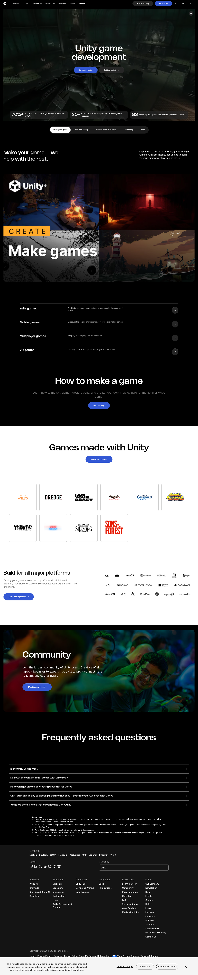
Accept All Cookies (167, 966)
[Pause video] (191, 13)
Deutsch (43, 855)
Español (93, 855)
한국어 (113, 855)
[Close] (186, 967)
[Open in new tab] (48, 892)
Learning (62, 3)
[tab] (60, 130)
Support (72, 3)
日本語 (53, 855)
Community (50, 3)
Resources (37, 3)
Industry (26, 3)
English (33, 855)
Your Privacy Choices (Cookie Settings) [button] (137, 956)
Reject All (145, 966)
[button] (142, 3)
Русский (103, 855)
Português (75, 855)
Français (62, 855)
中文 (84, 855)
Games (16, 3)
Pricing (82, 3)
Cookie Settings (125, 966)
